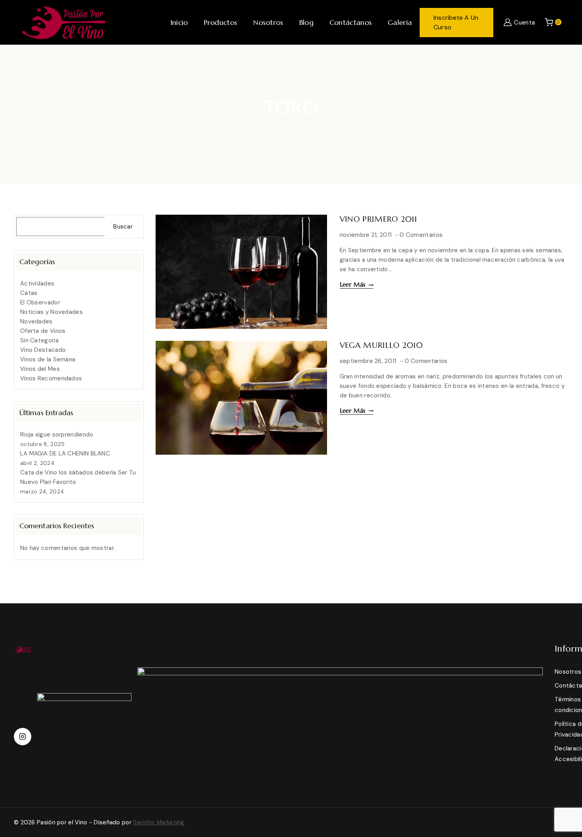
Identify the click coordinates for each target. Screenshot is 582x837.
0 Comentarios (421, 235)
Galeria (400, 22)
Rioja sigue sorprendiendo (56, 434)
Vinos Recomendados (51, 378)
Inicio (179, 22)
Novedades (36, 321)
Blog (306, 22)
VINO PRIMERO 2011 (378, 219)
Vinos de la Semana (47, 359)
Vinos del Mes (40, 369)
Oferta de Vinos (43, 331)
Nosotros (268, 22)
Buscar (123, 227)
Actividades (37, 283)
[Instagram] (22, 736)
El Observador (40, 302)
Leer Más (356, 285)
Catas (29, 293)
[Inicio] (279, 125)
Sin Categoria (39, 340)
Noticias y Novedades (51, 312)
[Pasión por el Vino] (63, 22)
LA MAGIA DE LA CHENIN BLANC (65, 453)
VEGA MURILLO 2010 (381, 345)
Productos (221, 22)
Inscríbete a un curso (456, 22)
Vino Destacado (43, 350)
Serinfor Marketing (158, 822)
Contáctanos (350, 22)
